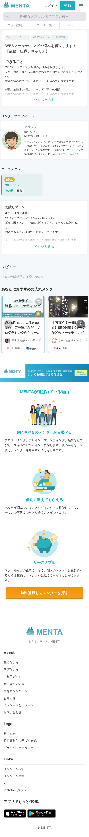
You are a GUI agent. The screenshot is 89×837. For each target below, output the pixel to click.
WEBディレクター (42, 37)
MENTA (46, 827)
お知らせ (10, 698)
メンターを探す (14, 769)
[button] (80, 324)
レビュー (74, 25)
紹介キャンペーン (16, 691)
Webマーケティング (17, 37)
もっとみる (46, 99)
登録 (67, 5)
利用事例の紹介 (14, 683)
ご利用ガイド (13, 676)
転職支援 (60, 37)
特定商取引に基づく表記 (20, 740)
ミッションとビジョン (19, 705)
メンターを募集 (14, 776)
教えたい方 (11, 662)
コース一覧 (44, 25)
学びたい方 (11, 669)
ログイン (50, 5)
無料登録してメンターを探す (44, 592)
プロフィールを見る (68, 154)
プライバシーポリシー (19, 748)
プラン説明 (14, 25)
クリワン (30, 127)
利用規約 (10, 733)
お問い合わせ (13, 712)
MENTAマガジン (15, 790)
